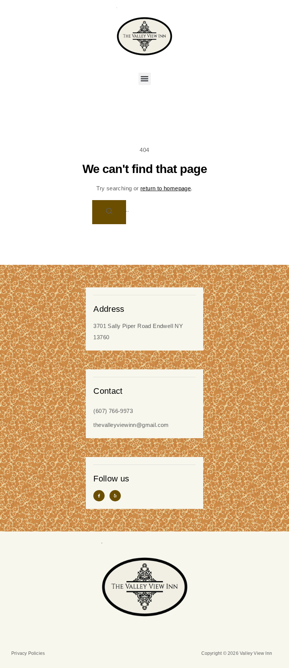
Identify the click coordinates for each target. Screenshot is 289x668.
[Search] (109, 212)
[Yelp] (115, 495)
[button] (144, 79)
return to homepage (165, 188)
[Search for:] (144, 210)
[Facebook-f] (99, 495)
